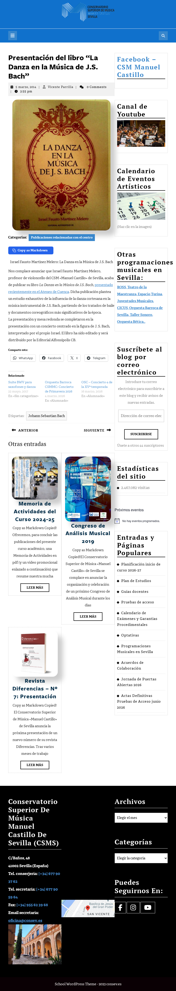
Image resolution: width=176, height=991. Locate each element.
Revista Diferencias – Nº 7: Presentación (35, 688)
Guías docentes (134, 591)
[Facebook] (120, 908)
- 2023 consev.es (109, 984)
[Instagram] (133, 908)
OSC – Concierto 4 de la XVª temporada (96, 384)
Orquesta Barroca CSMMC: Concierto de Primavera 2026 (59, 387)
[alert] (141, 521)
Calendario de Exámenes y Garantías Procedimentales (137, 619)
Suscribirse (141, 434)
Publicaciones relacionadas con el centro (62, 237)
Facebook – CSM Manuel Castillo (138, 67)
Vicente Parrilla (60, 87)
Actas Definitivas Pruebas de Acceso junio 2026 (139, 701)
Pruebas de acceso (137, 602)
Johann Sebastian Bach (46, 416)
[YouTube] (147, 908)
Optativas (130, 635)
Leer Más (38, 588)
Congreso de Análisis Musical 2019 (88, 533)
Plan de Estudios (136, 581)
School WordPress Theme (75, 984)
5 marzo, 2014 (26, 87)
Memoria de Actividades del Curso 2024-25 (35, 511)
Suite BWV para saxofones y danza (22, 384)
